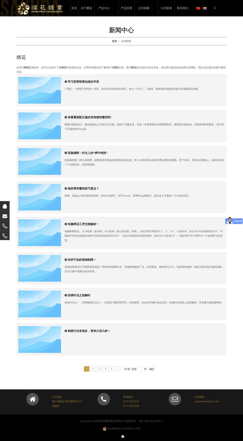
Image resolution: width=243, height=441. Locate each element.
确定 (151, 369)
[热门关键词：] (215, 8)
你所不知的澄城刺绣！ (82, 259)
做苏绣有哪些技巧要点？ (83, 188)
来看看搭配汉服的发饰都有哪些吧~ (90, 117)
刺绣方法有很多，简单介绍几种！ (89, 330)
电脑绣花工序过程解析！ (83, 224)
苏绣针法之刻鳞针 (79, 295)
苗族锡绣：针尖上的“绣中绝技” (88, 152)
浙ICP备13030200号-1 (151, 421)
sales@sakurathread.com (206, 401)
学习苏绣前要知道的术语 (83, 81)
